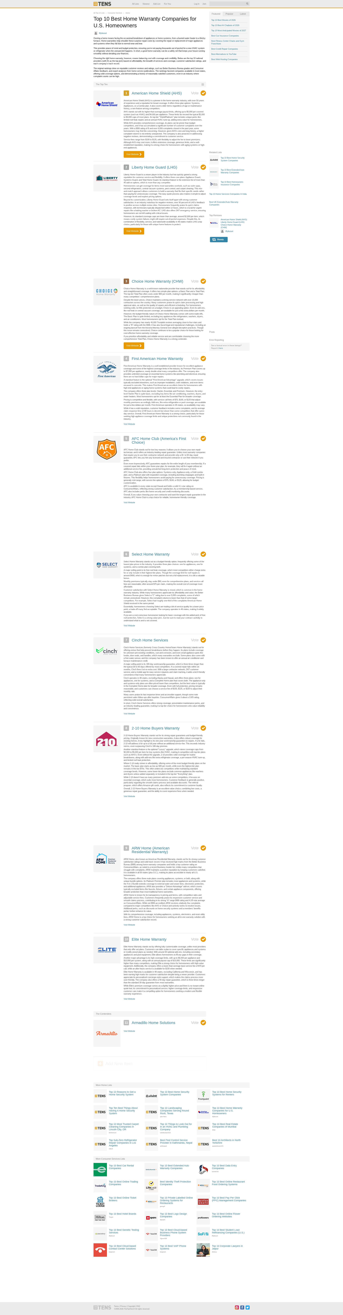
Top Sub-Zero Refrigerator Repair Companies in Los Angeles (123, 1143)
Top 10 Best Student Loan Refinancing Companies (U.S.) (228, 1231)
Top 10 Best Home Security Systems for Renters (226, 1093)
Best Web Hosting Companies (224, 59)
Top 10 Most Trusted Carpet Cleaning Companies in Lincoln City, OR (124, 1127)
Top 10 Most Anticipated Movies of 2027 (228, 30)
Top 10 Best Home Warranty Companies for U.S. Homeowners (227, 1111)
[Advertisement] (150, 256)
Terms (116, 1306)
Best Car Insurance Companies (225, 36)
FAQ (138, 1306)
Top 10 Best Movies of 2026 (223, 20)
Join (204, 4)
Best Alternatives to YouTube (223, 54)
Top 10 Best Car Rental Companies (121, 1167)
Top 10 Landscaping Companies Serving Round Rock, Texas (174, 1111)
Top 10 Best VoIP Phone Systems (173, 1247)
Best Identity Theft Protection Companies (175, 1183)
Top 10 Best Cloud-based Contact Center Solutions (122, 1247)
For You (167, 4)
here (221, 348)
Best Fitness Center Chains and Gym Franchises (227, 42)
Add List (156, 4)
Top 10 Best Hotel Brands (122, 1213)
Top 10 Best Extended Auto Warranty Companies (174, 1167)
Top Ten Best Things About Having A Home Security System (123, 1111)
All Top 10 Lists (99, 13)
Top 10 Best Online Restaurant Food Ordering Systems (228, 1183)
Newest (146, 4)
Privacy (123, 1306)
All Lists (135, 4)
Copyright (131, 1306)
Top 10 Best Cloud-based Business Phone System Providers (173, 1233)
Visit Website (132, 154)
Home (128, 13)
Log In (196, 4)
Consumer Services (115, 13)
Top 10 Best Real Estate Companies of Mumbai (225, 1125)
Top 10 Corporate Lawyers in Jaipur (227, 1247)
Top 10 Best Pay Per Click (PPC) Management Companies (229, 1199)
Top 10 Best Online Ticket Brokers (122, 1199)
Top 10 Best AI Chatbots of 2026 (225, 25)
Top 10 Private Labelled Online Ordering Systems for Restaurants (176, 1200)
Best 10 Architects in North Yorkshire (226, 1141)
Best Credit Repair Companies (224, 49)
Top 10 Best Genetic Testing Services (124, 1231)
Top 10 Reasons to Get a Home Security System (122, 1093)
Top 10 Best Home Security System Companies (174, 1093)
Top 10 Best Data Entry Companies (224, 1167)
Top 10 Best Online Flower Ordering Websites (226, 1215)
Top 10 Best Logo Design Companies (173, 1215)
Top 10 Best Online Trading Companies (123, 1183)
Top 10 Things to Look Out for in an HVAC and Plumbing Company (176, 1127)
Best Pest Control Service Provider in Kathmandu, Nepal (176, 1141)
